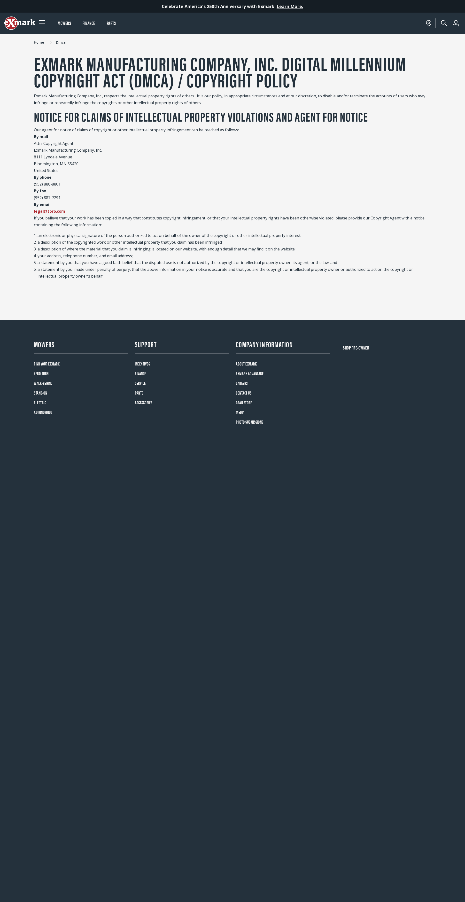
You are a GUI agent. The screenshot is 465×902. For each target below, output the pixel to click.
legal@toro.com (49, 211)
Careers (242, 383)
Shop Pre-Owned (356, 347)
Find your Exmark (47, 364)
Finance (89, 22)
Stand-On (40, 393)
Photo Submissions (249, 422)
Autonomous (43, 412)
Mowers (64, 22)
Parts (111, 22)
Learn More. (290, 6)
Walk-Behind (43, 383)
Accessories (143, 402)
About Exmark (246, 364)
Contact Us (243, 393)
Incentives (142, 364)
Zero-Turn (41, 373)
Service (140, 383)
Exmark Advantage (250, 373)
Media (240, 412)
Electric (40, 402)
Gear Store (244, 402)
